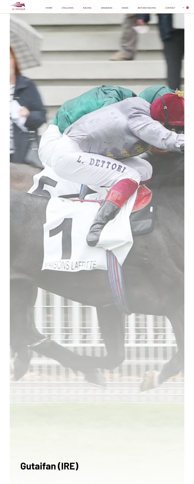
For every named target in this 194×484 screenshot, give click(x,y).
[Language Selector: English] (186, 8)
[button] (65, 8)
